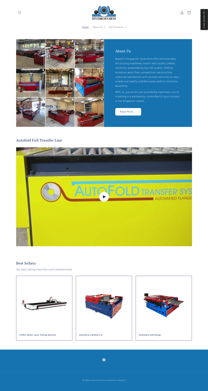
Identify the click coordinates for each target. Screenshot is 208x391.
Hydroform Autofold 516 (90, 334)
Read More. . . (128, 111)
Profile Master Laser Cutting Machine (37, 334)
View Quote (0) (204, 19)
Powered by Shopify (116, 380)
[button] (19, 12)
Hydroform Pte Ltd (98, 380)
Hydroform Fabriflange (150, 334)
